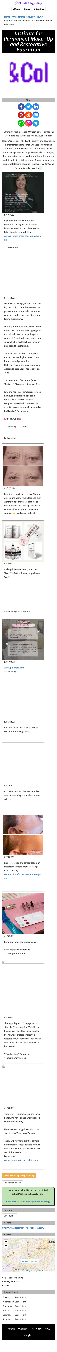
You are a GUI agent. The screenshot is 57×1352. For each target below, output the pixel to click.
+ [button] (6, 1241)
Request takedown (12, 1183)
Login (28, 1335)
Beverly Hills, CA (35, 16)
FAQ (48, 1328)
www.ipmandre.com (14, 667)
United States (18, 16)
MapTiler (30, 1271)
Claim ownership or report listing (19, 1175)
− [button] (6, 1245)
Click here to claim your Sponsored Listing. (28, 1201)
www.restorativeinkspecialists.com (21, 1160)
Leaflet (22, 1271)
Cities (27, 9)
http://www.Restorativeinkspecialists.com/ (23, 1228)
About (11, 1328)
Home (17, 9)
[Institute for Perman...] (29, 1255)
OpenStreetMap (40, 1271)
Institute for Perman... (30, 1261)
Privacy (37, 1328)
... (40, 168)
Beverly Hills (9, 1216)
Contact (24, 1328)
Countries (40, 9)
